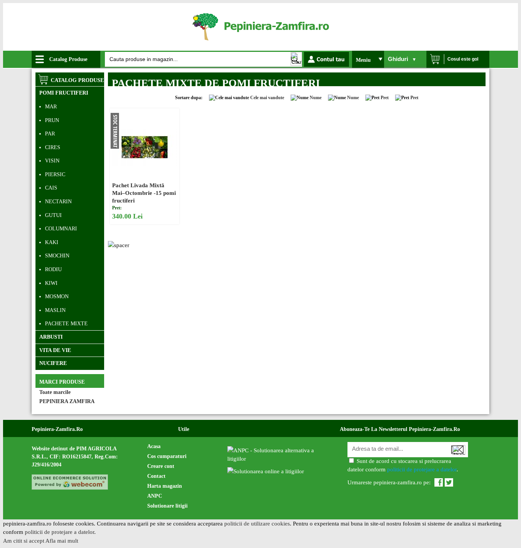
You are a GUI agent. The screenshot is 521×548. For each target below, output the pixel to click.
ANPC (154, 496)
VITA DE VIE (55, 350)
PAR (50, 134)
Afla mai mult (61, 541)
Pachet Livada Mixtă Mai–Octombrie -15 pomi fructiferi (144, 193)
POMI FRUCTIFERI (63, 93)
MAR (51, 106)
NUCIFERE (53, 363)
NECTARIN (58, 201)
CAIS (51, 188)
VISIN (52, 161)
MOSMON (57, 296)
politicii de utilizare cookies (257, 524)
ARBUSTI (51, 337)
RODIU (53, 269)
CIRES (52, 147)
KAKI (51, 242)
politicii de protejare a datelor (422, 469)
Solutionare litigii (167, 506)
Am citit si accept (23, 541)
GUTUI (53, 215)
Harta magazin (164, 486)
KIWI (51, 283)
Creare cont (160, 466)
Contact (156, 476)
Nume (316, 97)
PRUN (52, 120)
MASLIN (55, 310)
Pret (385, 97)
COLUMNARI (61, 228)
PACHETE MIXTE (66, 323)
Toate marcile (55, 392)
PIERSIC (55, 174)
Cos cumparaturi (167, 456)
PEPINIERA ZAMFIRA (67, 401)
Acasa (154, 446)
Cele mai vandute (267, 97)
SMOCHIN (57, 256)
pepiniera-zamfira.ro (57, 429)
